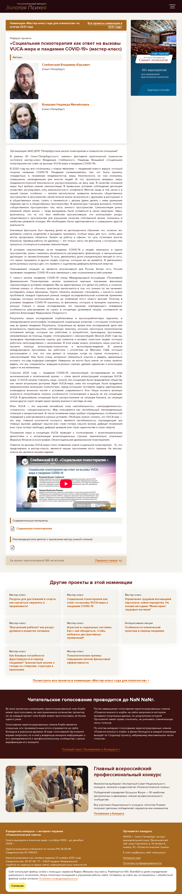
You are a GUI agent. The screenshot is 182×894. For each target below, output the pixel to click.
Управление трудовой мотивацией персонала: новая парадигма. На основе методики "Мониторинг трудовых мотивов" (148, 604)
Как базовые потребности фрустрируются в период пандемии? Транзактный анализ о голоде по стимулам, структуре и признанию (32, 662)
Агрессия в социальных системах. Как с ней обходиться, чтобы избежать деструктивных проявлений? (89, 632)
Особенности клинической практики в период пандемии (144, 629)
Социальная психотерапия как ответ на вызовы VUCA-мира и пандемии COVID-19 (87, 602)
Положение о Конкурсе (109, 813)
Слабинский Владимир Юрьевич (66, 65)
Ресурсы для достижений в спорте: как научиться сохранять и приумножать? (32, 602)
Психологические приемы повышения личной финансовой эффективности (88, 659)
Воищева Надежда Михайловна (65, 104)
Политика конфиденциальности (142, 863)
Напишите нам (132, 857)
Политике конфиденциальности (58, 878)
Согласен (17, 885)
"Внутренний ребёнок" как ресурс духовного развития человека (31, 629)
